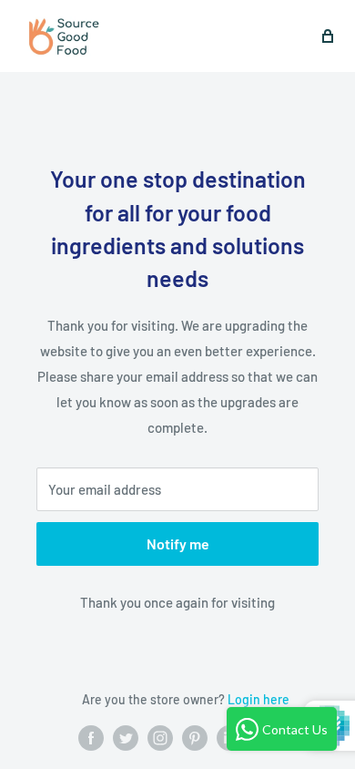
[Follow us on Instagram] (160, 738)
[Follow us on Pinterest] (195, 738)
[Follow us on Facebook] (91, 738)
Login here (258, 699)
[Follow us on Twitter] (125, 738)
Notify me (178, 543)
